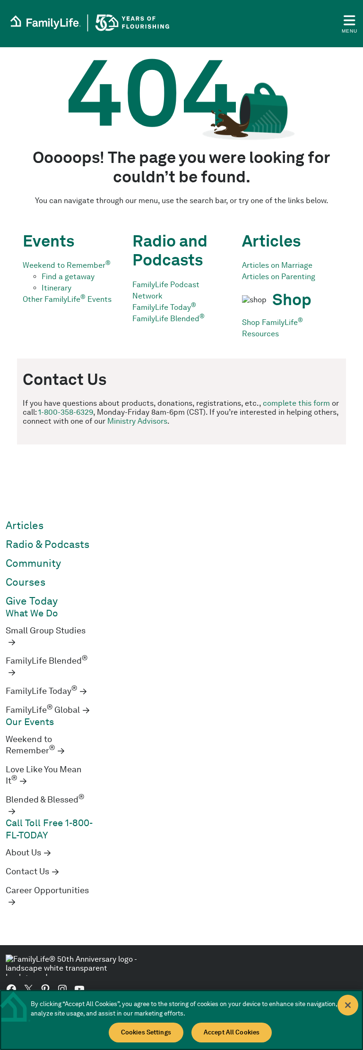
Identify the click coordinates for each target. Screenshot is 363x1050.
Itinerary (56, 287)
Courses (25, 582)
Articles (24, 525)
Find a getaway (68, 276)
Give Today (32, 601)
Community (33, 563)
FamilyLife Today (164, 307)
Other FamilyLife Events (67, 299)
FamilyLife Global (43, 710)
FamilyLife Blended (168, 318)
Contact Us (27, 871)
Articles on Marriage (277, 265)
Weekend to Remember (67, 265)
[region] (181, 1020)
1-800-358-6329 (65, 412)
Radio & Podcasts (47, 544)
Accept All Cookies (231, 1032)
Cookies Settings (146, 1032)
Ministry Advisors (137, 421)
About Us (23, 852)
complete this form (296, 403)
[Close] (347, 1005)
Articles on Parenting (278, 276)
